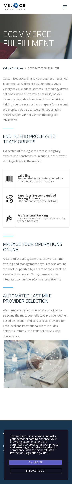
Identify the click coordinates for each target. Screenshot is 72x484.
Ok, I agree (35, 462)
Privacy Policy (36, 470)
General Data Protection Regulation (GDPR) (32, 451)
